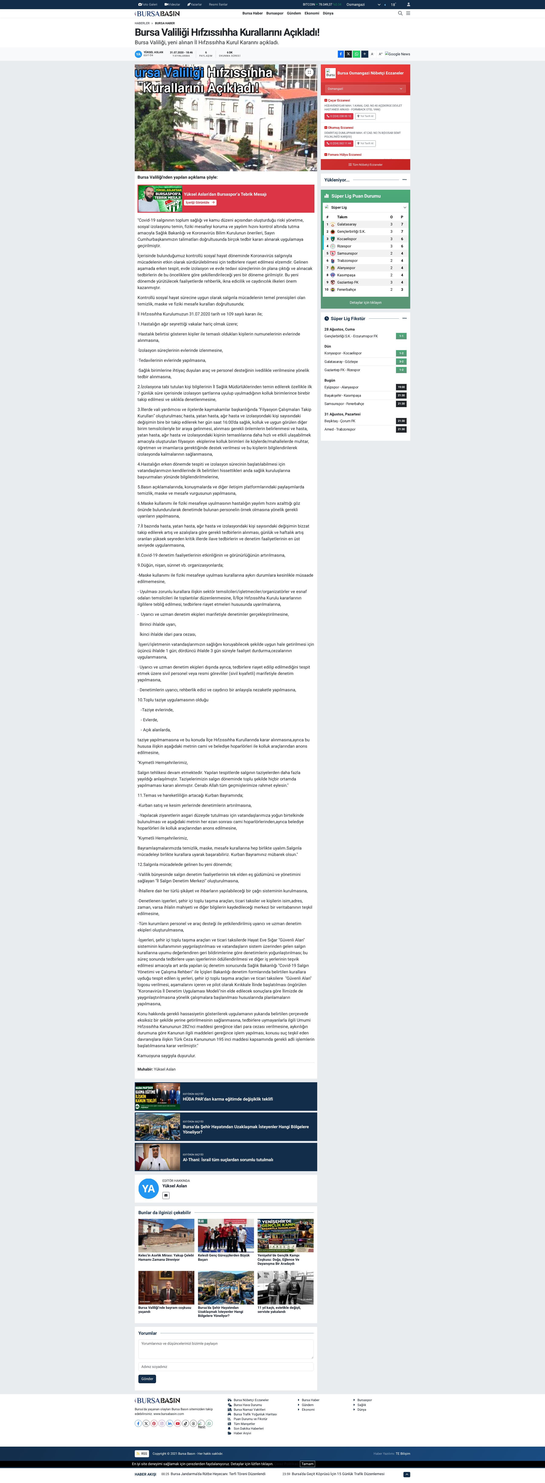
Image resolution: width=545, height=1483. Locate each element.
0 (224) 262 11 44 (340, 143)
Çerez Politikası (286, 1464)
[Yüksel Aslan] (148, 1188)
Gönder (147, 1379)
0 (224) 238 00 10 (340, 116)
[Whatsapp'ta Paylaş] (356, 54)
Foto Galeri (149, 4)
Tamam (307, 1464)
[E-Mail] (165, 1195)
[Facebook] (138, 1423)
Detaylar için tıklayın (366, 302)
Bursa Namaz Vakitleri (249, 1410)
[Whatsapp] (209, 1423)
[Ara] (400, 13)
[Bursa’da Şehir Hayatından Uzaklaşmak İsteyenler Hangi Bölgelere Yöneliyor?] (226, 1287)
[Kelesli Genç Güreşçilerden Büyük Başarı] (226, 1235)
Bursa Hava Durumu (248, 1405)
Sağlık (361, 1405)
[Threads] (193, 1423)
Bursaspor (274, 13)
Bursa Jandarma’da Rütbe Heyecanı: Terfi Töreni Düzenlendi (218, 1474)
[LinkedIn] (169, 1423)
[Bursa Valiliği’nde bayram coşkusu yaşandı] (166, 1287)
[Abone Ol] (397, 54)
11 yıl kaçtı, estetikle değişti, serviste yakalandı (279, 1310)
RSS (144, 1454)
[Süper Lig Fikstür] (405, 318)
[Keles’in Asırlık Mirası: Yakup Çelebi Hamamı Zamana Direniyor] (166, 1235)
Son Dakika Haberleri (249, 1428)
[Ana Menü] (408, 13)
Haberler (142, 23)
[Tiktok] (185, 1423)
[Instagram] (161, 1423)
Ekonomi (312, 13)
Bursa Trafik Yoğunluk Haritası (255, 1414)
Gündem (294, 13)
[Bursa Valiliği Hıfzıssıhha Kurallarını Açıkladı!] (226, 117)
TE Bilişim (403, 1454)
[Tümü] (405, 180)
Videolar (174, 4)
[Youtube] (177, 1423)
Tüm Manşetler (244, 1424)
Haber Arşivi (242, 1433)
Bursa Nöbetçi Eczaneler (251, 1400)
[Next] (201, 1423)
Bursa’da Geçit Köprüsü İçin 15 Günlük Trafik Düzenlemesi (338, 1474)
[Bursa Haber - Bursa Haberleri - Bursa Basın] (157, 13)
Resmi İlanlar (218, 4)
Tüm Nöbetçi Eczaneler (368, 165)
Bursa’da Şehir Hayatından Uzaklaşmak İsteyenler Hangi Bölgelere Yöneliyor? (220, 1312)
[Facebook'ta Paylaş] (341, 54)
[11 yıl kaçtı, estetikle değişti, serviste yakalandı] (286, 1287)
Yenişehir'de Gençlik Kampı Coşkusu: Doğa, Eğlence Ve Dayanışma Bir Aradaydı (278, 1259)
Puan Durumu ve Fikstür (250, 1419)
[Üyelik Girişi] (406, 4)
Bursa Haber (252, 13)
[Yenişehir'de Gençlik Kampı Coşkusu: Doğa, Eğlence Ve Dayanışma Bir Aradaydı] (286, 1235)
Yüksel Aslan (174, 1185)
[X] (146, 1423)
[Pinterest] (154, 1423)
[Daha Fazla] (364, 54)
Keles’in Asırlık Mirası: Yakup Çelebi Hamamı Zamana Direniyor (166, 1257)
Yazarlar (196, 4)
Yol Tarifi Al (366, 116)
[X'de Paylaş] (348, 54)
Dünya (328, 13)
